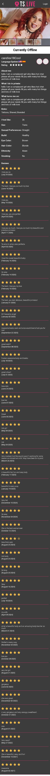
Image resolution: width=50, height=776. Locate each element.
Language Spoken (9, 62)
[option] (4, 42)
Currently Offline (25, 50)
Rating (4, 65)
